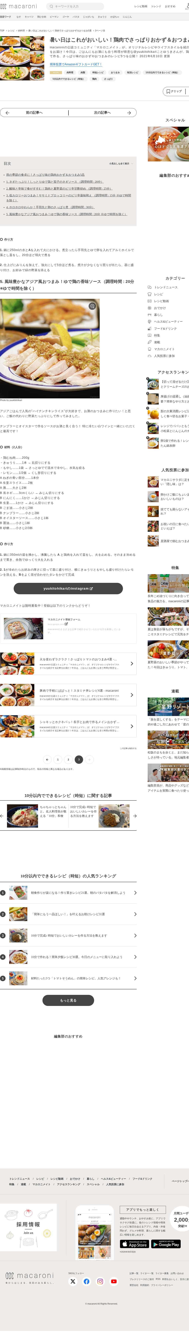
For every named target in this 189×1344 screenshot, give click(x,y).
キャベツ (29, 16)
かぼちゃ (114, 16)
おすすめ (170, 6)
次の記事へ (102, 112)
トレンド (156, 6)
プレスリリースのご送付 (142, 1279)
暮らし (90, 1178)
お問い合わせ (177, 1273)
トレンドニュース (19, 1178)
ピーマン (54, 16)
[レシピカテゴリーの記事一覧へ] (56, 72)
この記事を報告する (128, 748)
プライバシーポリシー (162, 1285)
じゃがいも (88, 16)
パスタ (76, 16)
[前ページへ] (47, 759)
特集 (11, 1184)
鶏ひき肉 (41, 16)
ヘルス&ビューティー (113, 1178)
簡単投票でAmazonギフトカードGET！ (76, 64)
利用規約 (144, 1285)
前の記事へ (34, 112)
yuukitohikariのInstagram (66, 588)
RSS (158, 1279)
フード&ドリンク (142, 1178)
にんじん (127, 16)
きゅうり (102, 16)
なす (19, 16)
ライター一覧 (147, 1273)
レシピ (40, 1178)
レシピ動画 (140, 6)
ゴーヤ (65, 16)
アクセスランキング (68, 1184)
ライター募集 (162, 1273)
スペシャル (93, 1184)
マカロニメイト (41, 1184)
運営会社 (134, 1285)
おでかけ (75, 1178)
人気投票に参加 (115, 1184)
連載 (23, 1184)
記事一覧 (134, 1273)
